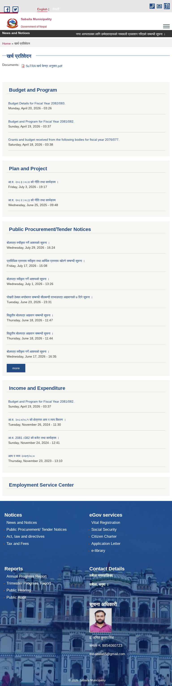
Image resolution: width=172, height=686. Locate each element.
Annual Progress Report (26, 576)
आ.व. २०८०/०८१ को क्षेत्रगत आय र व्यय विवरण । (37, 419)
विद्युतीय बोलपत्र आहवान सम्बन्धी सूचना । (30, 315)
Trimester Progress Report (28, 583)
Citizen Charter (104, 536)
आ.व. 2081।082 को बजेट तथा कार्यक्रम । (33, 438)
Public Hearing (18, 590)
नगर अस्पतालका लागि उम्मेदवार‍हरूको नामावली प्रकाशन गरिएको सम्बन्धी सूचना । (113, 34)
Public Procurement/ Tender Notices (36, 529)
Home (6, 43)
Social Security (104, 529)
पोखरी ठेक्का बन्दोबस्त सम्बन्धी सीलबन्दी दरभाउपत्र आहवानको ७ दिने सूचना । (50, 297)
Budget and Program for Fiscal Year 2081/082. (41, 121)
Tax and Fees (17, 543)
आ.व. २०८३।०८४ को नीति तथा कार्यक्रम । (33, 182)
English (42, 9)
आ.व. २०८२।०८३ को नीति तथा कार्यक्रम (32, 200)
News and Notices (21, 522)
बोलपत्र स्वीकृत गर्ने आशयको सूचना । (28, 279)
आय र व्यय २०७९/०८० (21, 456)
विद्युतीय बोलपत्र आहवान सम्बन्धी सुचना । (30, 333)
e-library (98, 550)
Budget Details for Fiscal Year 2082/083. (36, 103)
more (16, 368)
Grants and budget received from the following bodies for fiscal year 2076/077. (63, 139)
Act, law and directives (25, 536)
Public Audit (16, 597)
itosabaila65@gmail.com (107, 654)
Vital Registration (105, 522)
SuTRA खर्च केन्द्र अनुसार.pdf (44, 66)
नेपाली (55, 9)
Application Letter (105, 543)
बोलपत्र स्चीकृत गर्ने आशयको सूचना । (28, 242)
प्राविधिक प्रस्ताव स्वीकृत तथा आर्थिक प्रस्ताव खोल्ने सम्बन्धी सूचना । (46, 261)
